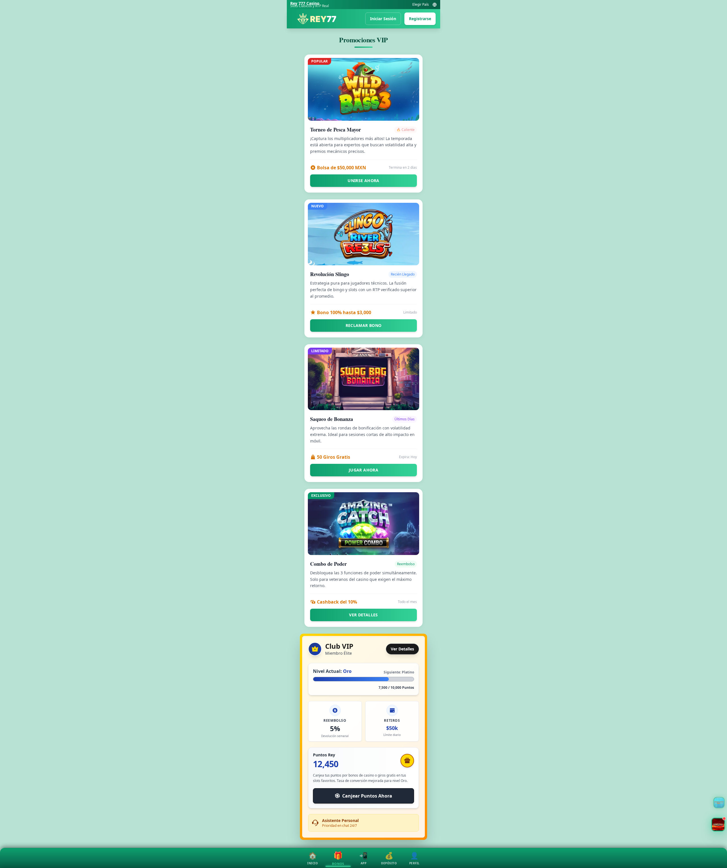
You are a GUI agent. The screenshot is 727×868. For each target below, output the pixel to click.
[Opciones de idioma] (434, 4)
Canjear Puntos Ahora (367, 796)
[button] (718, 824)
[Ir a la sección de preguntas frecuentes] (719, 802)
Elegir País (420, 4)
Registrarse (420, 18)
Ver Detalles (402, 649)
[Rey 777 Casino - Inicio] (316, 18)
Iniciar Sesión (383, 18)
